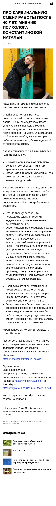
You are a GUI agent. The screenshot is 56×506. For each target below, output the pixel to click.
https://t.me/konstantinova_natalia (22, 359)
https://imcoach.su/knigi (27, 380)
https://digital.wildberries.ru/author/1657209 (27, 388)
